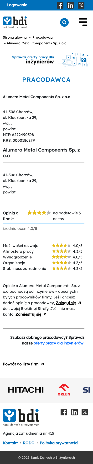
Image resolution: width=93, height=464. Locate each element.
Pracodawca (42, 37)
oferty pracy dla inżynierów (58, 343)
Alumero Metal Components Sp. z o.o (37, 43)
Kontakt (10, 442)
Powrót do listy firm (21, 364)
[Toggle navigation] (83, 22)
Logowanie (17, 4)
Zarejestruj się (28, 314)
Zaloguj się (66, 302)
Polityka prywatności (59, 442)
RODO (29, 442)
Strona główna (15, 37)
